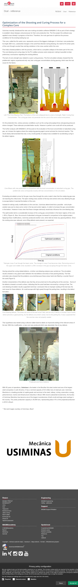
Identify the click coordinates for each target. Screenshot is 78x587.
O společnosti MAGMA (47, 528)
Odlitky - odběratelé (46, 503)
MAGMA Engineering (47, 501)
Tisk (42, 536)
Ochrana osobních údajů (16, 542)
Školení (4, 530)
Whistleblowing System (52, 542)
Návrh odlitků (6, 514)
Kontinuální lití (6, 516)
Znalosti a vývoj (45, 530)
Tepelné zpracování (7, 520)
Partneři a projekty (46, 532)
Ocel (64, 11)
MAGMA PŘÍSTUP (7, 501)
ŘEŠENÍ (58, 11)
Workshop (5, 532)
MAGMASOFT (6, 503)
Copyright (5, 542)
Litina (3, 505)
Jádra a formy (6, 512)
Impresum (27, 542)
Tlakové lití (5, 509)
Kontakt (43, 542)
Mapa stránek (35, 542)
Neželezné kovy (6, 511)
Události (43, 538)
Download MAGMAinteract (16, 547)
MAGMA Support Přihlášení (48, 509)
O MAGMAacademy (7, 528)
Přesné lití (5, 518)
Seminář (4, 534)
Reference (72, 11)
